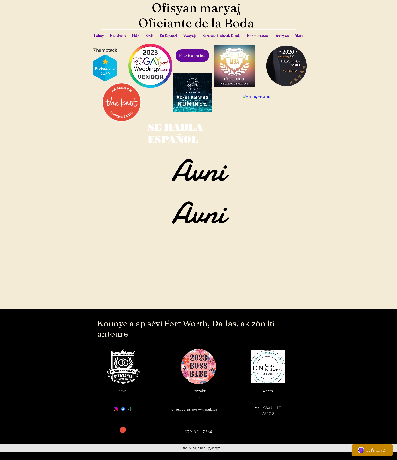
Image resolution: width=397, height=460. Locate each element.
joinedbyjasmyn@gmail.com (194, 409)
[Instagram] (115, 409)
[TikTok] (130, 409)
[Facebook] (123, 409)
